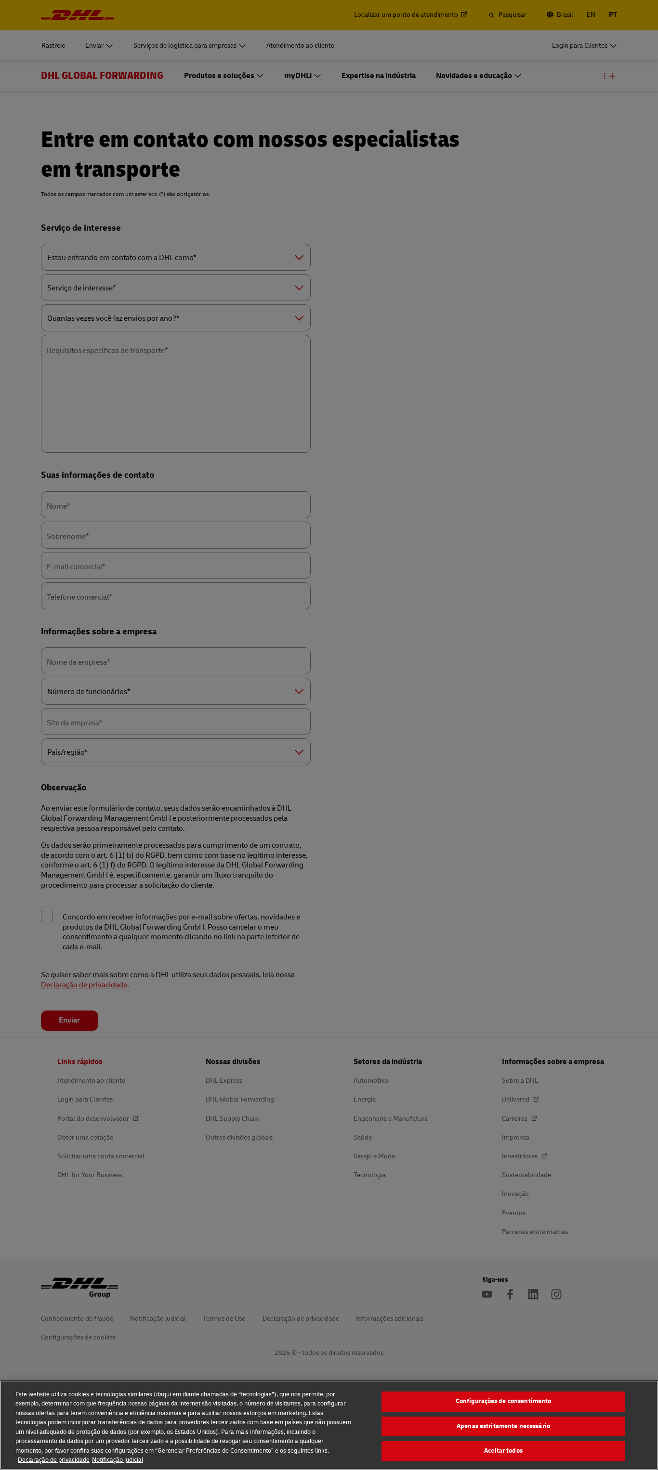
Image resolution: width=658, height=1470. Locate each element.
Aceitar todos (503, 1451)
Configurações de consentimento (504, 1401)
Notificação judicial (117, 1460)
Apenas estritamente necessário (503, 1426)
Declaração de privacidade (54, 1460)
